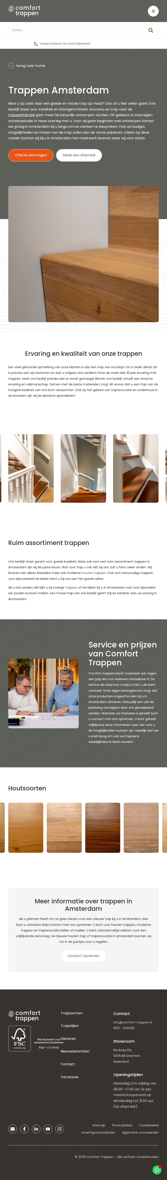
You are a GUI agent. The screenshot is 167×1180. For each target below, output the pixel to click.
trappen (71, 587)
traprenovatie (121, 390)
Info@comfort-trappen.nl (132, 1022)
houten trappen (94, 573)
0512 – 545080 (124, 1028)
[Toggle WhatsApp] (157, 1170)
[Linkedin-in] (36, 1129)
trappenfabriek (21, 114)
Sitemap (98, 1125)
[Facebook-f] (24, 1129)
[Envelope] (12, 1129)
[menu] (153, 11)
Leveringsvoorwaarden (98, 1132)
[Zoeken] (150, 30)
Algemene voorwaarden (140, 1132)
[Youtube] (47, 1129)
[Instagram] (59, 1129)
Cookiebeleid (149, 1125)
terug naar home (30, 65)
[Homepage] (24, 11)
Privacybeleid (122, 1125)
